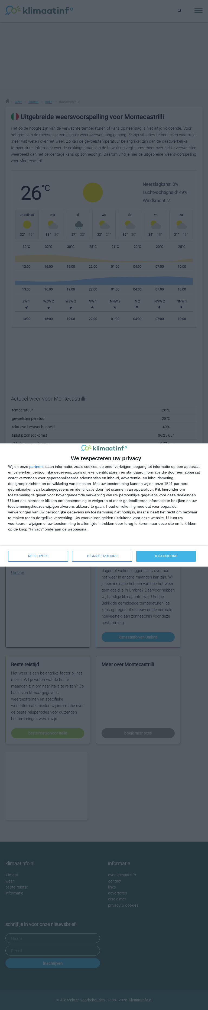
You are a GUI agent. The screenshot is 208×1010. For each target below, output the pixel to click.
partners (36, 466)
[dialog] (104, 504)
